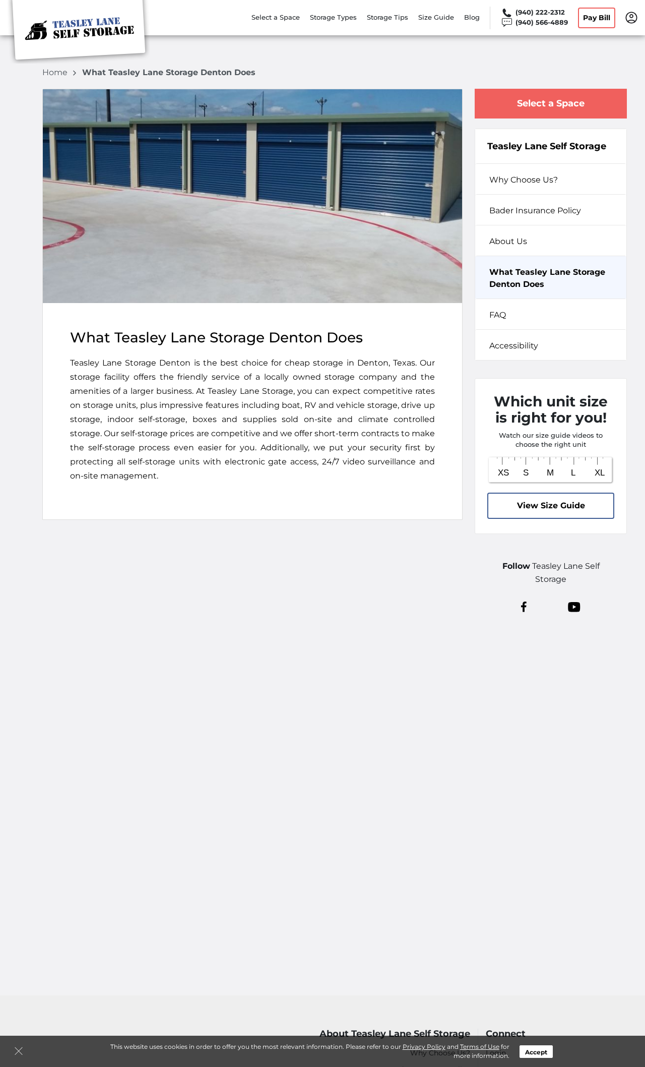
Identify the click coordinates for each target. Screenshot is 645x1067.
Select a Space (275, 17)
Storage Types (333, 17)
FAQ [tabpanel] (497, 315)
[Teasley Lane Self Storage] (79, 32)
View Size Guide (551, 505)
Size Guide (436, 17)
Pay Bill (596, 17)
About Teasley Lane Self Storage (394, 1034)
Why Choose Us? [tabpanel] (523, 180)
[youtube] (574, 607)
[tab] (550, 178)
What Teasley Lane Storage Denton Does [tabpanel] (547, 278)
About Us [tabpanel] (508, 241)
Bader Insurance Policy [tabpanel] (535, 210)
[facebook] (524, 607)
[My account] (631, 17)
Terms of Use (479, 1046)
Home (56, 72)
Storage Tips (387, 17)
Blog (472, 17)
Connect (506, 1034)
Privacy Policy (424, 1046)
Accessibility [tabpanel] (513, 345)
